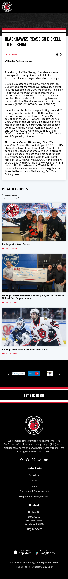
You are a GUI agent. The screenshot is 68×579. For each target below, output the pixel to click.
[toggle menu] (63, 7)
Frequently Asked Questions (34, 497)
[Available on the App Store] (22, 552)
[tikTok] (39, 460)
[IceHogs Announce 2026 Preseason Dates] (34, 327)
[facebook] (21, 460)
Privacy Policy (22, 567)
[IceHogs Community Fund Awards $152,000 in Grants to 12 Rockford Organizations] (34, 273)
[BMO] (34, 373)
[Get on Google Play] (45, 552)
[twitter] (33, 460)
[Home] (7, 7)
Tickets (34, 481)
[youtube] (46, 460)
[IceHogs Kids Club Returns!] (34, 222)
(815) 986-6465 (34, 530)
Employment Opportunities (34, 491)
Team (34, 486)
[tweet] (61, 54)
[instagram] (27, 460)
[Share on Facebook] (57, 54)
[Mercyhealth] (18, 373)
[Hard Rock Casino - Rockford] (50, 373)
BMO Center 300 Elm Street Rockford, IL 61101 (34, 521)
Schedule (34, 476)
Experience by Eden (42, 567)
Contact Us (34, 512)
